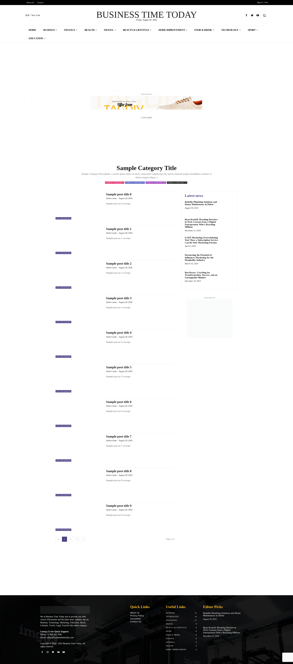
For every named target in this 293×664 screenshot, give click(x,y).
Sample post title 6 (119, 402)
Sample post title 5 (119, 367)
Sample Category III (155, 182)
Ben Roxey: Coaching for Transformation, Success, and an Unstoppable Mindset (201, 275)
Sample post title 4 (119, 332)
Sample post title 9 (119, 506)
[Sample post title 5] (79, 378)
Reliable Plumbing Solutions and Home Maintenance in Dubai (201, 203)
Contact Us (135, 621)
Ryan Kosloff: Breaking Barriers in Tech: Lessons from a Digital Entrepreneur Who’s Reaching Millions (201, 223)
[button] (264, 15)
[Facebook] (246, 15)
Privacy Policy (137, 615)
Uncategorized (63, 218)
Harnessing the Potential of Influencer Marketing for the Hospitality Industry (199, 257)
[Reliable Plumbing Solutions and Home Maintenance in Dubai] (227, 206)
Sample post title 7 (119, 436)
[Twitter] (252, 15)
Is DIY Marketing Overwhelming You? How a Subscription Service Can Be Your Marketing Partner (201, 240)
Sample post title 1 (119, 229)
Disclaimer (135, 618)
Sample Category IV (177, 182)
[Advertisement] (91, 65)
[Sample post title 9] (79, 516)
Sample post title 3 (119, 298)
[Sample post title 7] (79, 447)
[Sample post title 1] (79, 240)
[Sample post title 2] (79, 274)
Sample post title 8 (119, 471)
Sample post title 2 (119, 263)
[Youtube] (258, 15)
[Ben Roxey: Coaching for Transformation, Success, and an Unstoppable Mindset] (227, 277)
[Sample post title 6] (79, 412)
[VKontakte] (58, 652)
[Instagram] (47, 652)
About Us (134, 612)
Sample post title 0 (119, 194)
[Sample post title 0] (79, 205)
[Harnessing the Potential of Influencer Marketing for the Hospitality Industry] (227, 259)
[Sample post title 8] (79, 482)
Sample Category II (135, 182)
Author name (111, 198)
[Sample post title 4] (79, 343)
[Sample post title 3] (79, 309)
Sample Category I (115, 182)
